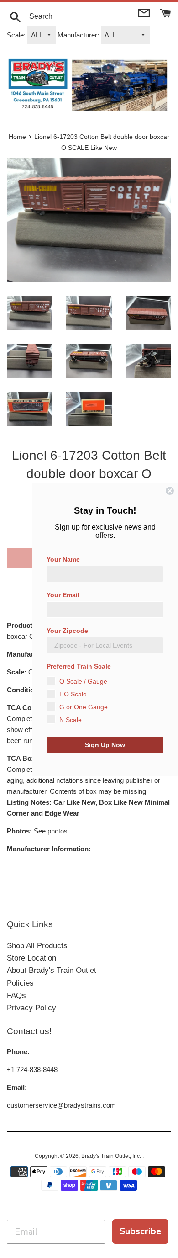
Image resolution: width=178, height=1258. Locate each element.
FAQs (16, 995)
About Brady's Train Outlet (51, 970)
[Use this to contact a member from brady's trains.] (145, 12)
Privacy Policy (31, 1007)
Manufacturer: (78, 35)
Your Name (63, 559)
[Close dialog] (169, 490)
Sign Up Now (105, 744)
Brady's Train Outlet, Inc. (111, 1156)
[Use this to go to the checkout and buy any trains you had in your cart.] (165, 12)
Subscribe (140, 1231)
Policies (20, 983)
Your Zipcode (67, 630)
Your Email (63, 595)
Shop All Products (37, 945)
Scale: (16, 35)
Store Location (31, 958)
